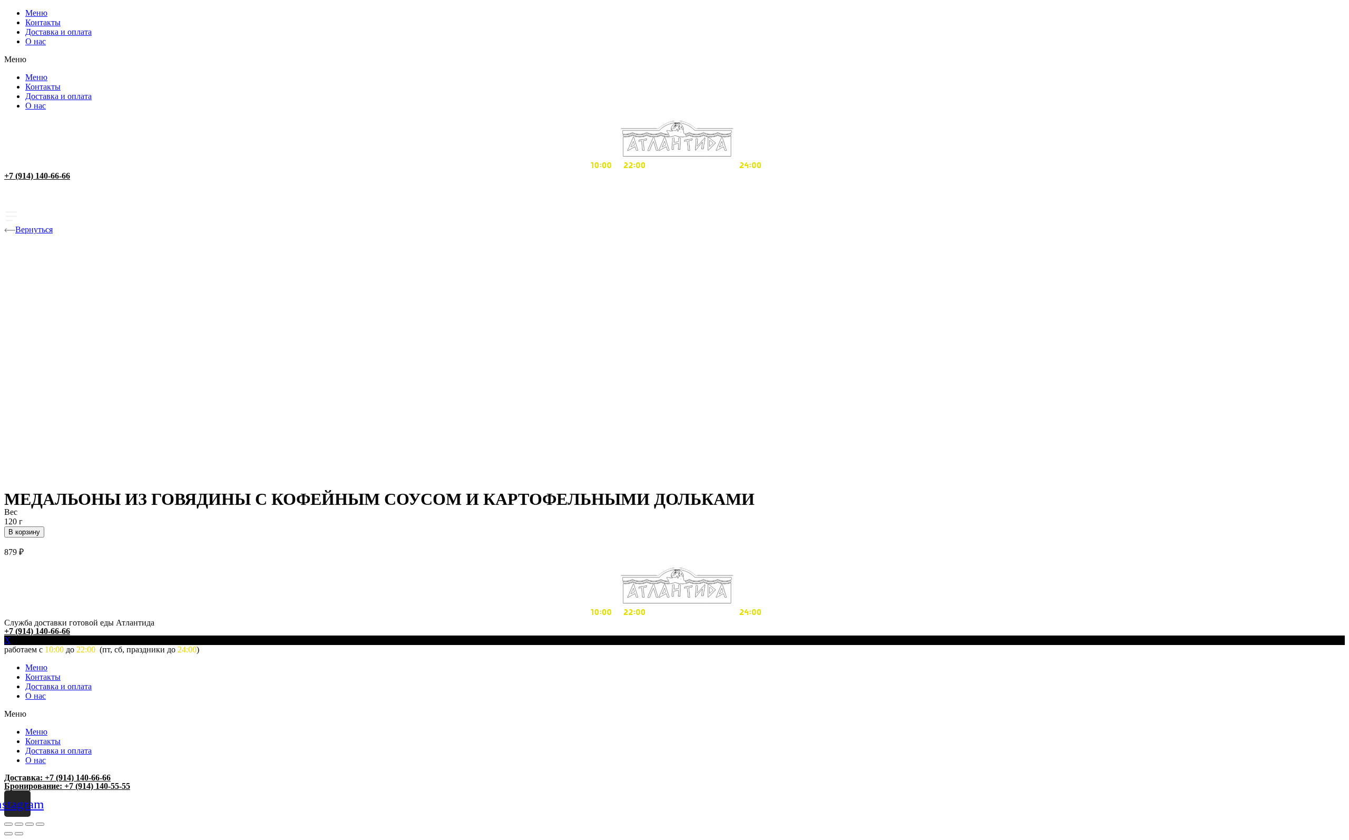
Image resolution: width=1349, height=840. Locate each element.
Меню (36, 12)
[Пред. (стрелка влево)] (8, 833)
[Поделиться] (19, 824)
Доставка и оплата (58, 31)
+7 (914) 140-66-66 (37, 175)
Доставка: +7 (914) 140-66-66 (57, 777)
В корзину (24, 532)
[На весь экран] (29, 824)
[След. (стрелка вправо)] (19, 833)
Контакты (43, 22)
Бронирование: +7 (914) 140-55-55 (67, 786)
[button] (674, 59)
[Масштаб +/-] (40, 824)
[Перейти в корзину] (674, 202)
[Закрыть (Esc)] (8, 824)
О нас (35, 41)
